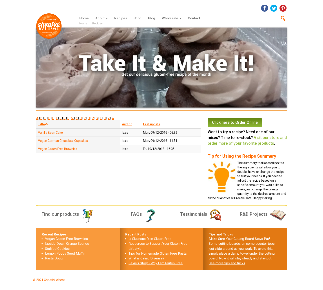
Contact (194, 18)
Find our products (60, 214)
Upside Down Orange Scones (67, 244)
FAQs (136, 214)
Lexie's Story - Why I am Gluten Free (156, 263)
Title (41, 124)
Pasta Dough (54, 258)
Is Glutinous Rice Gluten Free (150, 239)
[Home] (50, 26)
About (100, 18)
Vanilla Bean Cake (50, 132)
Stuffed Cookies (57, 249)
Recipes (120, 18)
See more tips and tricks (227, 263)
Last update (151, 124)
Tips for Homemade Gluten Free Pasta (158, 253)
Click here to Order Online (235, 122)
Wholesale (170, 18)
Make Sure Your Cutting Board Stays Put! (239, 239)
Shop (138, 18)
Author (127, 124)
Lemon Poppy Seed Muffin (65, 253)
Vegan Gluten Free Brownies (57, 149)
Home (84, 18)
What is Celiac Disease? (146, 258)
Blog (151, 18)
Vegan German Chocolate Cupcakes (63, 140)
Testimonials (193, 214)
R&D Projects (254, 214)
